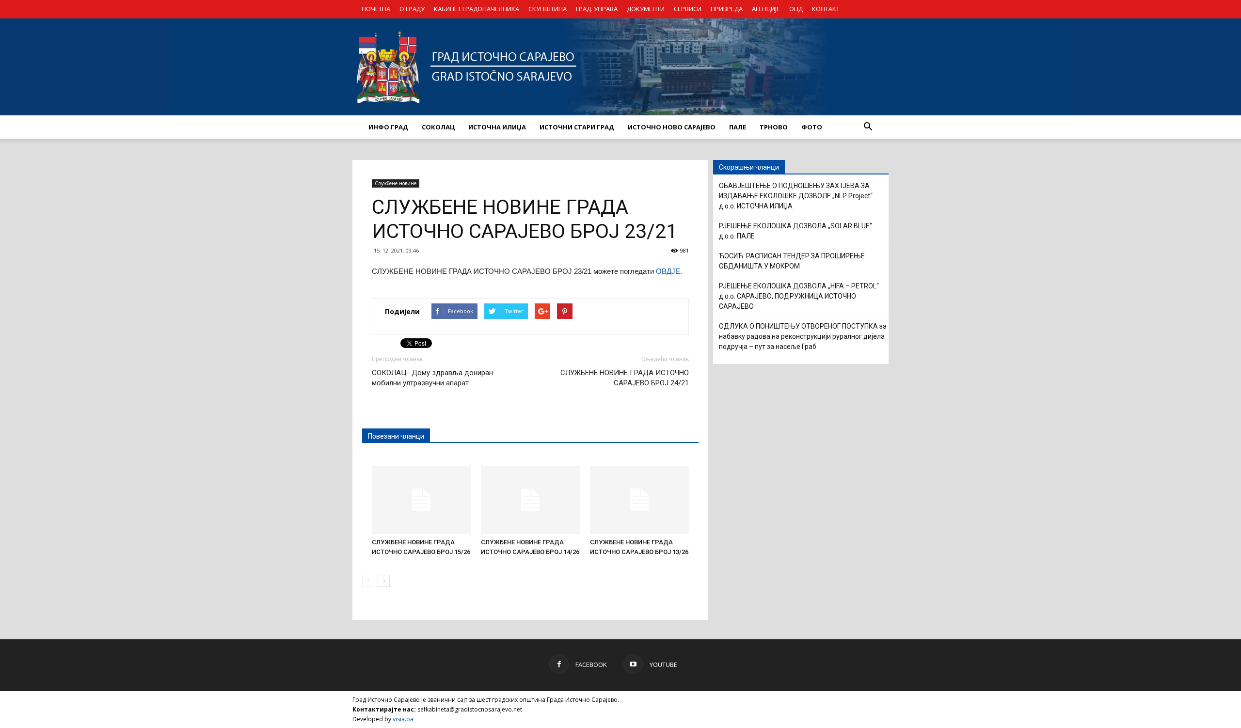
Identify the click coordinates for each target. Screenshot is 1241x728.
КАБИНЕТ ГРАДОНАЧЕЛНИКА (476, 8)
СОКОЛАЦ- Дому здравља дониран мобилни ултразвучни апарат (432, 377)
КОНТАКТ (826, 8)
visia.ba (403, 719)
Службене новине (395, 183)
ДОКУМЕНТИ (646, 8)
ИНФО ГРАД (388, 127)
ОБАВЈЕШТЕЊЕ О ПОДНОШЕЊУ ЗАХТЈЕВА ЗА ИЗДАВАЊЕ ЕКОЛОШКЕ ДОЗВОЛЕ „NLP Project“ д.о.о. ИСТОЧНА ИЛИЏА (796, 196)
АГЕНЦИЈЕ (766, 8)
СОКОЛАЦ (438, 127)
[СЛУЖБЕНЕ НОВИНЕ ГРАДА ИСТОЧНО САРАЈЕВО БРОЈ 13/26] (639, 500)
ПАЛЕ (737, 127)
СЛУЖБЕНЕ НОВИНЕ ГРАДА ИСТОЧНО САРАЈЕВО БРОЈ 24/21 (624, 377)
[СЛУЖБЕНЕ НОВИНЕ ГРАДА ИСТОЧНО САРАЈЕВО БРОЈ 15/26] (421, 500)
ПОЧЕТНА (376, 8)
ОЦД (796, 8)
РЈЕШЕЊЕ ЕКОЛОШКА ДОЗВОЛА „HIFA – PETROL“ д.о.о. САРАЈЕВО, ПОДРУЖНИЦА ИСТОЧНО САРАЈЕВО (799, 296)
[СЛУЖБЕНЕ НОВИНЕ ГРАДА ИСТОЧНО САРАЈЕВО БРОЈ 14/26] (530, 500)
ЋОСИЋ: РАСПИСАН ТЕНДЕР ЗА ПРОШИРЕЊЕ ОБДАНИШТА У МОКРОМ (792, 261)
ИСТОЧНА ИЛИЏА (497, 127)
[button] (867, 127)
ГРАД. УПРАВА (597, 8)
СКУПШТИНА (547, 8)
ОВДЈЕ (668, 271)
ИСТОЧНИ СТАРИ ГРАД (577, 127)
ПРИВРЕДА (727, 8)
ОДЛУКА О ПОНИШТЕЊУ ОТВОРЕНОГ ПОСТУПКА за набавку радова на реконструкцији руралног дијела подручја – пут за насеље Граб (803, 336)
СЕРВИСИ (687, 8)
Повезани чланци (396, 436)
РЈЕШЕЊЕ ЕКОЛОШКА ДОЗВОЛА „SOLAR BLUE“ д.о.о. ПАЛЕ (795, 231)
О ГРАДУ (412, 8)
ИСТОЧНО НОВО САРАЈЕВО (672, 127)
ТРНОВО (774, 127)
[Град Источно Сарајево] (620, 66)
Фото (811, 127)
